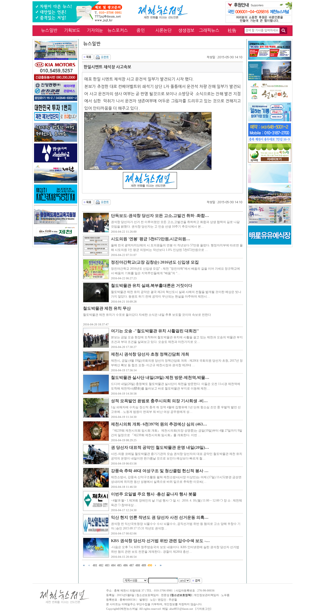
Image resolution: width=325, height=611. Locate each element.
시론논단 (163, 30)
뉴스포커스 (118, 30)
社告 (232, 30)
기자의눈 (95, 30)
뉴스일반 (49, 30)
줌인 (141, 30)
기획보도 (72, 30)
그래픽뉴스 (209, 30)
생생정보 (186, 30)
